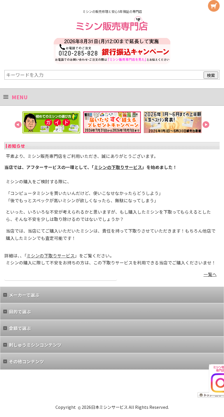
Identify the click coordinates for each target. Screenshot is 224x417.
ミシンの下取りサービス (118, 167)
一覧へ (210, 274)
